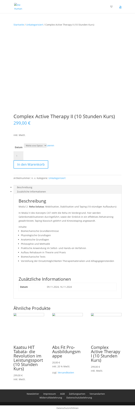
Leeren (50, 145)
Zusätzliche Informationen (31, 191)
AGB (62, 393)
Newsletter (33, 393)
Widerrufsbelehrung (51, 397)
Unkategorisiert (34, 24)
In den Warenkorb (31, 164)
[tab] (67, 187)
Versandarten (97, 393)
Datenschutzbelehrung (79, 397)
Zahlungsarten (77, 393)
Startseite (19, 24)
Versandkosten (66, 372)
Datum (19, 147)
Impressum (49, 393)
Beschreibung (24, 187)
